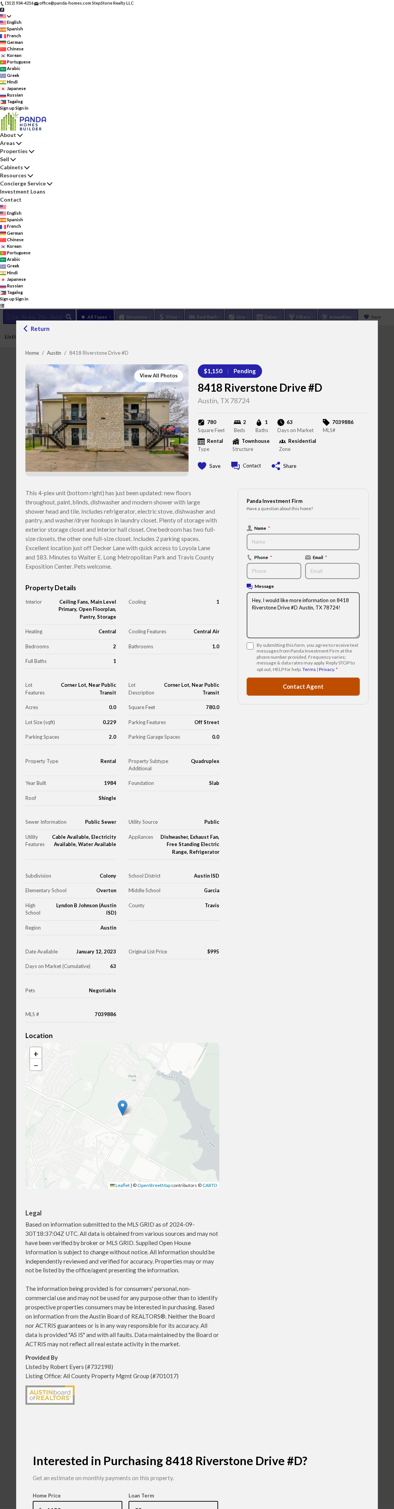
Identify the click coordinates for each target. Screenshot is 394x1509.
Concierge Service (23, 183)
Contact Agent (303, 686)
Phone (263, 557)
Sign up (7, 107)
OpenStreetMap (153, 1185)
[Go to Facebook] (2, 9)
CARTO (209, 1185)
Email (320, 557)
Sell (4, 159)
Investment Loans (22, 191)
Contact (11, 199)
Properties (14, 151)
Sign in (21, 107)
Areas (7, 143)
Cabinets (11, 167)
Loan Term (141, 1495)
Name (262, 528)
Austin (54, 353)
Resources (13, 175)
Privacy (326, 669)
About (8, 135)
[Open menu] (2, 305)
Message (264, 586)
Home (32, 353)
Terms (309, 669)
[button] (122, 1108)
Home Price (47, 1495)
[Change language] (5, 16)
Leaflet (122, 1185)
